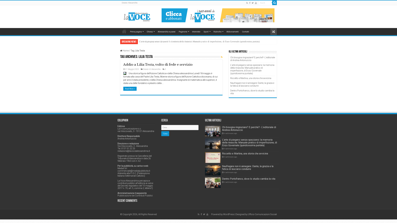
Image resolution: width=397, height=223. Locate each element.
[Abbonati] (218, 15)
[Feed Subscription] (222, 57)
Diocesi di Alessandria (152, 69)
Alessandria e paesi (166, 32)
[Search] (274, 2)
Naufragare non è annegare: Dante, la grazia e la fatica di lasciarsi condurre (247, 168)
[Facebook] (250, 3)
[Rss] (247, 3)
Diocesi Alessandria (129, 3)
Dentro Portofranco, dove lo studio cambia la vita (248, 178)
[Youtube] (256, 3)
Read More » (130, 89)
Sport (206, 32)
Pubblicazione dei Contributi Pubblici (135, 195)
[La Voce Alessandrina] (137, 16)
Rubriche (217, 32)
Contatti (245, 32)
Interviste (196, 32)
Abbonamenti (232, 32)
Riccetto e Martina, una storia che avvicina (250, 78)
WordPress (228, 214)
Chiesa (150, 32)
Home (124, 31)
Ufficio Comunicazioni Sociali (262, 214)
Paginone (183, 32)
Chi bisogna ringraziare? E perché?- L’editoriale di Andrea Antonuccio (249, 128)
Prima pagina (136, 32)
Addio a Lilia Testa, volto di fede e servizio (158, 64)
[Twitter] (252, 3)
